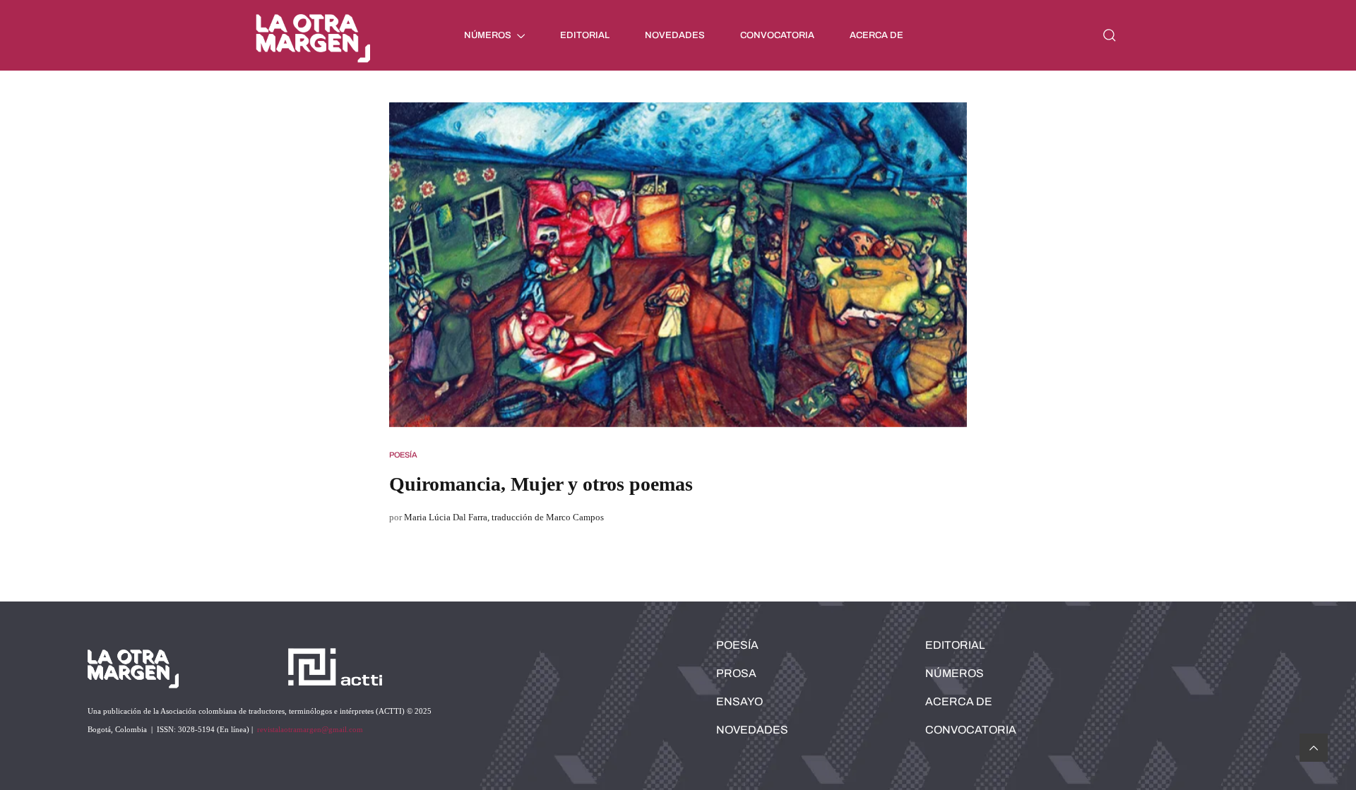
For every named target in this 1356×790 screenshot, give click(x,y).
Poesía (403, 454)
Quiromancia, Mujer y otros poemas (541, 484)
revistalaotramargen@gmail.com (310, 729)
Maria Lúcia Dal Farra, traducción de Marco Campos (504, 517)
